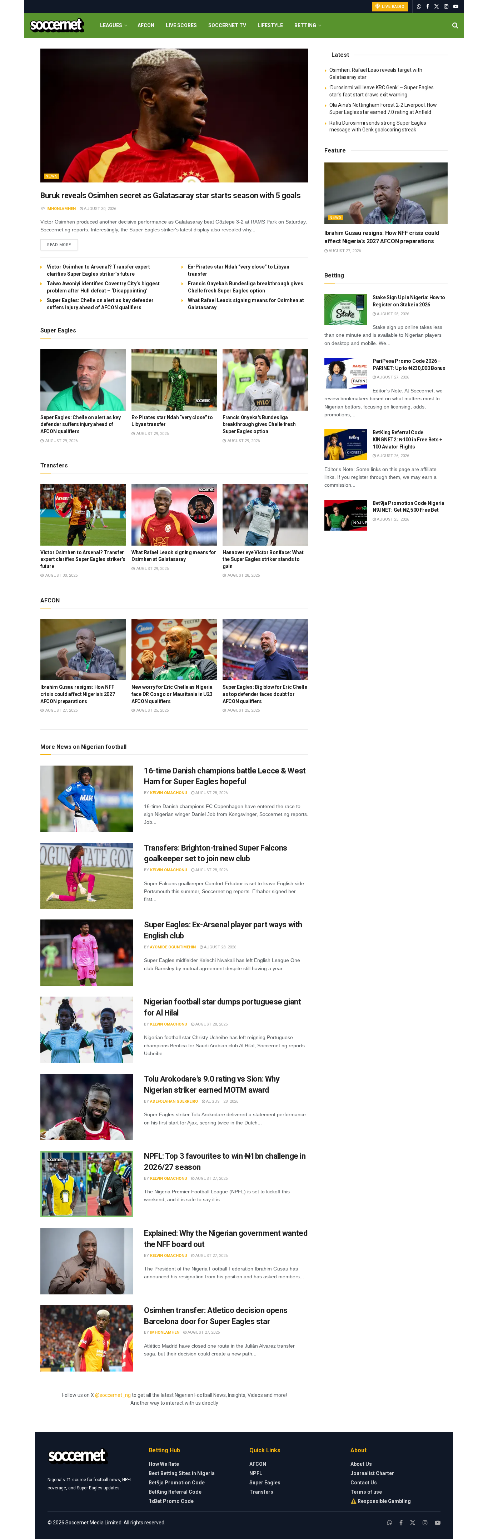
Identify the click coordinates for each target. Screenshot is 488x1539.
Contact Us (363, 1482)
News (51, 176)
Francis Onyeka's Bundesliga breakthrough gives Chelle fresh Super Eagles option (259, 424)
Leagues (111, 25)
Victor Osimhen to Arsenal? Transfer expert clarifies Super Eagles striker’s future (82, 559)
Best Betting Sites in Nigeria (182, 1473)
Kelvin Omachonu (168, 793)
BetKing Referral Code (175, 1492)
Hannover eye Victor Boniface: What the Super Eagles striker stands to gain (263, 559)
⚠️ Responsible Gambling (380, 1501)
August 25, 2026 (392, 519)
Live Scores (181, 25)
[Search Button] (455, 25)
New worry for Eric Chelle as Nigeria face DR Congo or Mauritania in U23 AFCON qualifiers (172, 694)
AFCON (146, 25)
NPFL (255, 1473)
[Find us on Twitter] (436, 6)
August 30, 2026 (99, 208)
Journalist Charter (372, 1473)
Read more (62, 244)
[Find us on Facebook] (427, 6)
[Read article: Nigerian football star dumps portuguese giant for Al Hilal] (86, 1030)
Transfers (261, 1492)
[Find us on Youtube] (455, 6)
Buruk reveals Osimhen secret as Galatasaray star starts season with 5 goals (170, 195)
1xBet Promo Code (171, 1501)
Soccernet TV (227, 25)
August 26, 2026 (392, 455)
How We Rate (164, 1464)
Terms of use (366, 1492)
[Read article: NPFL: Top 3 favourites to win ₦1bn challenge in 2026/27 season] (86, 1184)
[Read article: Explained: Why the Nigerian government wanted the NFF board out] (86, 1261)
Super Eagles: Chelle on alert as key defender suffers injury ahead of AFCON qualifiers (80, 424)
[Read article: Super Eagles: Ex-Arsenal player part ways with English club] (86, 952)
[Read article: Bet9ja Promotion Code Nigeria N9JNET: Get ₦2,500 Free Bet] (345, 515)
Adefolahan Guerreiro (174, 1101)
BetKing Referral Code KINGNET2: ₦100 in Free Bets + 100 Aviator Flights (407, 439)
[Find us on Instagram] (446, 6)
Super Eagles (264, 1482)
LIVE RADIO (393, 6)
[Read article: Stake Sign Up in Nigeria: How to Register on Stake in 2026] (345, 309)
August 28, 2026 (211, 793)
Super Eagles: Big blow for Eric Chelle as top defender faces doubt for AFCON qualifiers (265, 694)
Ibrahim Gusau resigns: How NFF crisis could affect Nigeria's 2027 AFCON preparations (77, 694)
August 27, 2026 (211, 1178)
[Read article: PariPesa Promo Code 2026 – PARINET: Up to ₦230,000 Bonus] (345, 373)
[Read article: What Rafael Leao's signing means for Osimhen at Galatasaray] (174, 515)
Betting (305, 25)
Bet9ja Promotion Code (177, 1482)
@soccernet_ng (113, 1395)
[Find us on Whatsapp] (419, 6)
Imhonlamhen (61, 208)
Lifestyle (270, 25)
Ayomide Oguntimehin (173, 947)
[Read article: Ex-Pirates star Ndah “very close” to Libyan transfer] (174, 380)
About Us (361, 1464)
